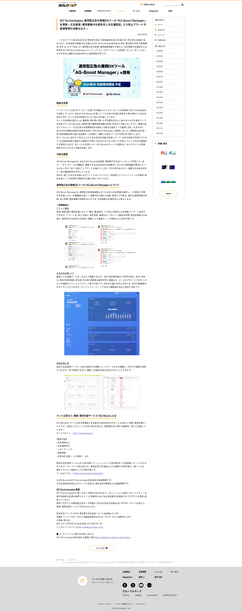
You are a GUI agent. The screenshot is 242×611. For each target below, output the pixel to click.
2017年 (160, 97)
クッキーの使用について (124, 604)
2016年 (160, 102)
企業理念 (72, 11)
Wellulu (138, 595)
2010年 (160, 133)
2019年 (160, 87)
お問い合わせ (149, 4)
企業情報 (87, 11)
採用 (170, 11)
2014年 (160, 112)
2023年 (160, 66)
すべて (160, 24)
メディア (161, 35)
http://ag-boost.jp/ (83, 433)
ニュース (121, 11)
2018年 (160, 92)
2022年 (160, 71)
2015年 (160, 107)
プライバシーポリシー (104, 604)
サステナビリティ (104, 11)
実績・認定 (162, 40)
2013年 (160, 118)
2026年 (160, 51)
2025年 (160, 56)
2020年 (160, 82)
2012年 (160, 123)
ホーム (61, 560)
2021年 (160, 76)
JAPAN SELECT (170, 595)
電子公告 (158, 577)
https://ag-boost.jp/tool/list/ (88, 473)
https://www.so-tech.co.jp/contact (112, 537)
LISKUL (126, 595)
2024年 (160, 61)
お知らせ (161, 29)
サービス (136, 11)
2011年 (160, 128)
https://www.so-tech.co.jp (89, 526)
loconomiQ (152, 595)
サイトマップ (140, 604)
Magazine (153, 11)
